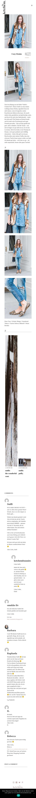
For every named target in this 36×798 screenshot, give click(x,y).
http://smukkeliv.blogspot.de (15, 619)
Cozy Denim (17, 54)
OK (18, 795)
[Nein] (34, 793)
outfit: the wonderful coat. (11, 473)
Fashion (27, 57)
